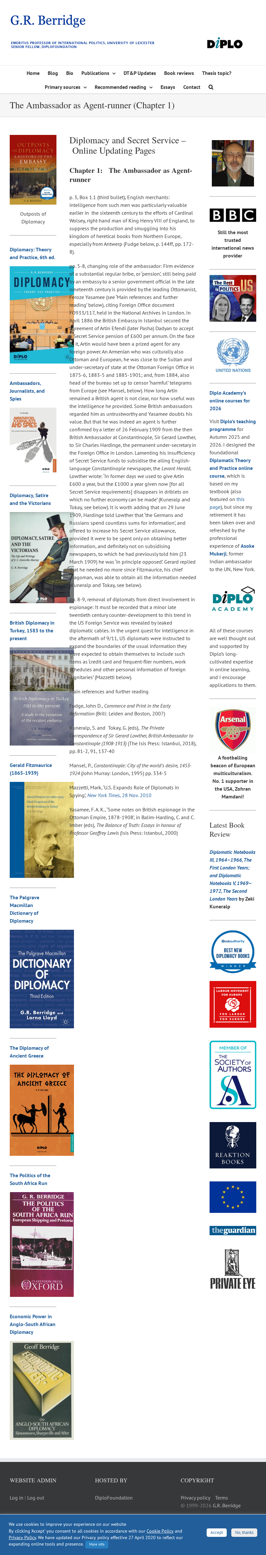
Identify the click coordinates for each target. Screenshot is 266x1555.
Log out (35, 1497)
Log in (16, 1497)
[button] (211, 86)
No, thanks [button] (244, 1532)
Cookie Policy (160, 1531)
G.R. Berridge (227, 1505)
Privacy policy (195, 1497)
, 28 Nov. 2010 (119, 795)
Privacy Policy (22, 1537)
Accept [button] (217, 1532)
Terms (221, 1497)
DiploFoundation (114, 1497)
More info (96, 1544)
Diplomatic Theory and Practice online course (231, 468)
